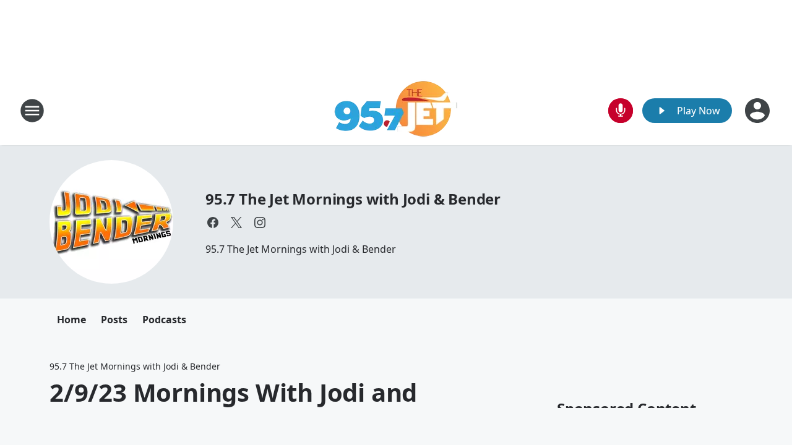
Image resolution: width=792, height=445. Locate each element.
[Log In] (758, 110)
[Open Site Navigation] (32, 110)
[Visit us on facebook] (212, 222)
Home (71, 319)
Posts (114, 319)
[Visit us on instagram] (259, 222)
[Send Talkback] (620, 110)
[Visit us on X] (236, 222)
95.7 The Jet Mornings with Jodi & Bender (353, 199)
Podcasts (164, 319)
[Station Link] (396, 110)
